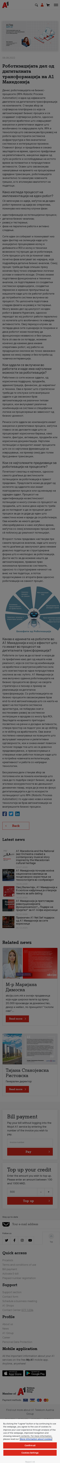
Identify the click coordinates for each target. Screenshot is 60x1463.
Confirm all (30, 1445)
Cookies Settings (30, 1453)
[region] (30, 1441)
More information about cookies (36, 1439)
